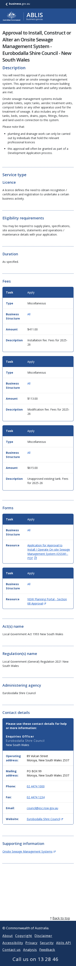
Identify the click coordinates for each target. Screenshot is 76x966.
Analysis (30, 949)
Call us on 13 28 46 (36, 959)
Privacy (31, 943)
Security (47, 943)
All (28, 314)
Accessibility (12, 943)
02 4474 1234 (36, 797)
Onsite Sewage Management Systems (29, 851)
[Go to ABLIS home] (22, 16)
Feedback (47, 949)
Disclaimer (43, 936)
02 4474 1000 (36, 786)
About (7, 936)
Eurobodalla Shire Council (45, 819)
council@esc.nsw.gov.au (42, 808)
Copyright (23, 936)
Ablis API (63, 943)
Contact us (11, 949)
